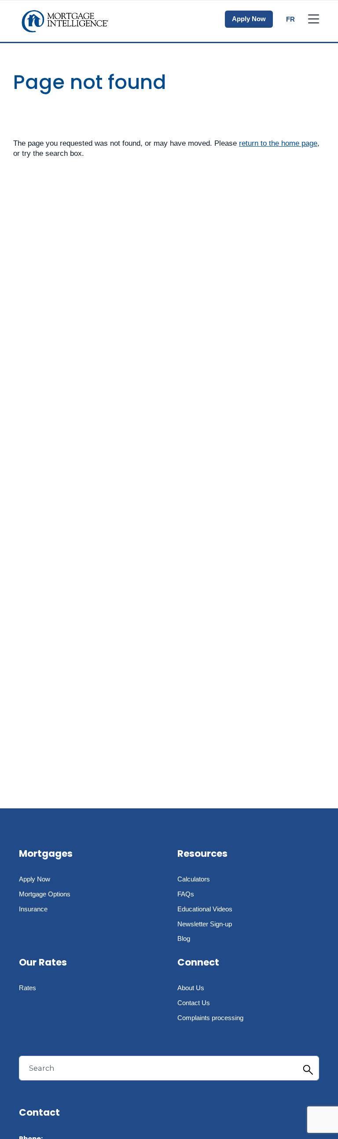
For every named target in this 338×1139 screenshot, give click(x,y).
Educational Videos (204, 909)
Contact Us (193, 1002)
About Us (190, 987)
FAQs (185, 894)
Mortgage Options (44, 894)
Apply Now (249, 18)
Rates (27, 987)
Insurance (33, 909)
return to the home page (278, 143)
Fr (290, 19)
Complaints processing (210, 1017)
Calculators (193, 879)
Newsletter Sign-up (204, 924)
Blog (183, 938)
